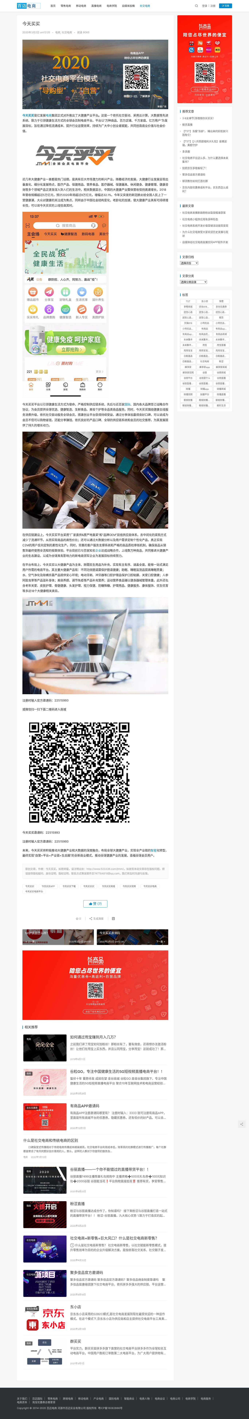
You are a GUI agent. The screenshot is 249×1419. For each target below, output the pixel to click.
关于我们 (22, 1398)
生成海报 (98, 918)
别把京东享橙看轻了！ (195, 168)
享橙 (221, 301)
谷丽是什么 (204, 378)
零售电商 (66, 5)
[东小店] (45, 1317)
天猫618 (188, 323)
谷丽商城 (221, 372)
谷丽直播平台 (205, 383)
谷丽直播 (221, 378)
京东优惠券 (32, 1108)
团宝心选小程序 (206, 317)
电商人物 (144, 1398)
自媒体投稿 (128, 5)
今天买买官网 (129, 886)
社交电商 (145, 5)
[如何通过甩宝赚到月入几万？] (45, 1047)
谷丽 (205, 372)
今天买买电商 (150, 886)
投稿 (226, 5)
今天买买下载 (69, 886)
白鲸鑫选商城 (222, 356)
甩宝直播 (221, 345)
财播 (188, 389)
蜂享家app (204, 367)
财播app (205, 389)
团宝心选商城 (205, 312)
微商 (29, 1073)
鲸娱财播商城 (222, 400)
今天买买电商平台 (34, 891)
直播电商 (96, 5)
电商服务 (206, 1398)
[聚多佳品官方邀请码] (45, 1283)
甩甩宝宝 (188, 350)
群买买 (75, 1341)
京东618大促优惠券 (206, 306)
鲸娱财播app (205, 400)
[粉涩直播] (45, 1214)
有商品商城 (221, 334)
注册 (212, 5)
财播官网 (188, 394)
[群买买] (45, 1352)
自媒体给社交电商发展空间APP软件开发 (205, 242)
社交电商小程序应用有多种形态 (200, 219)
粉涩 (221, 361)
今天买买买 (88, 886)
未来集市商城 (222, 339)
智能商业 (129, 1398)
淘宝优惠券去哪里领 (43, 1402)
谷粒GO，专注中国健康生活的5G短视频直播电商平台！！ (117, 1071)
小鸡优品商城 (222, 323)
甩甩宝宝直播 (222, 350)
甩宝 (205, 345)
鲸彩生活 (221, 405)
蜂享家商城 (221, 367)
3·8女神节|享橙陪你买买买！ (198, 118)
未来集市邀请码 (189, 345)
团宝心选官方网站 (222, 312)
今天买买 (28, 115)
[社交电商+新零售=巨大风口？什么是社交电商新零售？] (45, 1249)
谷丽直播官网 (189, 383)
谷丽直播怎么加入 (222, 383)
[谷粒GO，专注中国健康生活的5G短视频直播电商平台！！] (45, 1082)
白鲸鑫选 (188, 356)
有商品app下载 (222, 328)
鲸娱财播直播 (205, 405)
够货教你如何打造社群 (195, 181)
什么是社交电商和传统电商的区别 (50, 1140)
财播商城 (221, 389)
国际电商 (114, 1398)
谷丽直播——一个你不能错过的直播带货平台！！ (110, 1169)
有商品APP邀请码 (84, 1106)
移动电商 (81, 5)
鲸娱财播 (188, 400)
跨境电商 (68, 1398)
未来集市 (188, 339)
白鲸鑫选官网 (189, 361)
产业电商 (99, 1398)
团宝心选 (188, 312)
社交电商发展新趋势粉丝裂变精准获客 (204, 212)
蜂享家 (188, 367)
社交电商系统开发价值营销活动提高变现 (205, 225)
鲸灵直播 (187, 124)
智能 (154, 850)
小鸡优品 (204, 323)
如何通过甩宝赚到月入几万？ (94, 1037)
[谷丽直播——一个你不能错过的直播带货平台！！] (45, 1180)
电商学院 (112, 5)
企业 (98, 550)
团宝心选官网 (189, 317)
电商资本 (22, 1402)
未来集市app (205, 339)
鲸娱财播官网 (189, 405)
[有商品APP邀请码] (45, 1116)
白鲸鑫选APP (205, 356)
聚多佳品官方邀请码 (86, 1273)
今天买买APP (48, 886)
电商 (57, 32)
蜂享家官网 (188, 372)
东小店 (75, 1307)
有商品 (204, 328)
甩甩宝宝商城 (205, 350)
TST (188, 301)
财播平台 (204, 394)
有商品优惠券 (205, 334)
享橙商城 (188, 306)
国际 (127, 404)
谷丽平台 (188, 378)
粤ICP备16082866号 (110, 1408)
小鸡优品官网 (189, 328)
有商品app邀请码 (189, 334)
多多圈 (186, 151)
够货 (221, 317)
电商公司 (175, 1398)
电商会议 (160, 1398)
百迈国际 (37, 1398)
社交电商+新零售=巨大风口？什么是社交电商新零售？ (114, 1238)
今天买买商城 (108, 886)
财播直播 (221, 394)
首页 (53, 5)
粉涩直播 (77, 1204)
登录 (204, 5)
